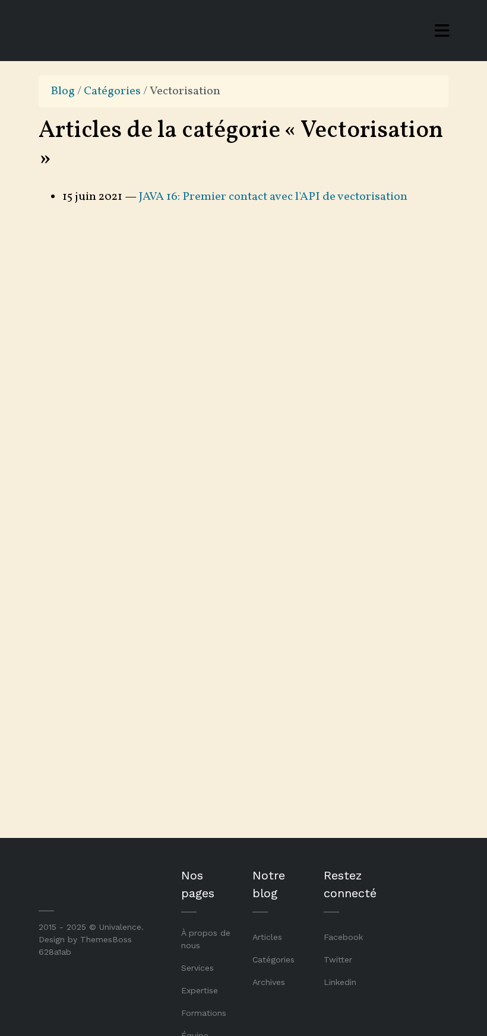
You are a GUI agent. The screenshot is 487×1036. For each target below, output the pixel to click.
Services (197, 968)
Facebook (343, 937)
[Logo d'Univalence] (89, 30)
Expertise (199, 990)
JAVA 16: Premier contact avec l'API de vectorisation (273, 197)
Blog (62, 91)
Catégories (112, 91)
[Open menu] (442, 31)
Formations (203, 1013)
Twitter (338, 959)
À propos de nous (205, 939)
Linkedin (340, 982)
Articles (267, 937)
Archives (268, 982)
